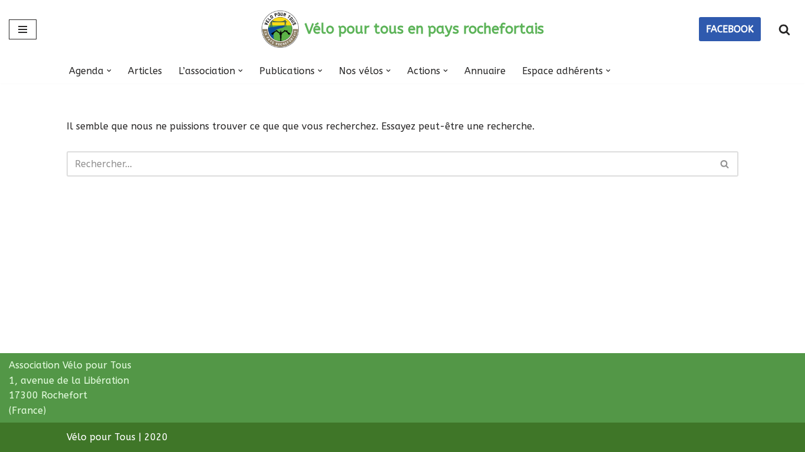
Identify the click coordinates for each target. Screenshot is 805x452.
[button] (109, 70)
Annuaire (485, 71)
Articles (145, 71)
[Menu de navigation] (23, 29)
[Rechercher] (784, 29)
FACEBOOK (730, 29)
